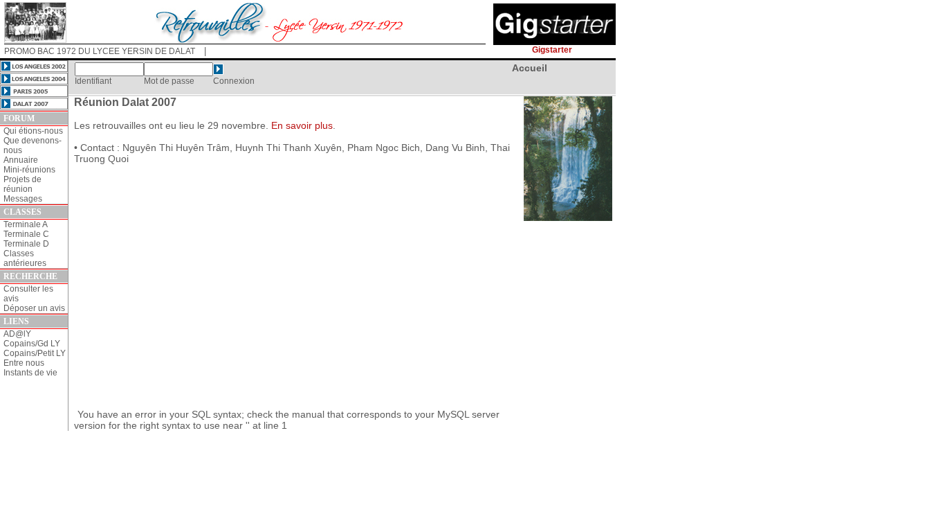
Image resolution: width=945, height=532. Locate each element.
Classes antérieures (24, 258)
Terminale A (25, 224)
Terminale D (26, 244)
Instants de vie (30, 373)
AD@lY (17, 334)
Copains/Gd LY (31, 343)
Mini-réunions (29, 170)
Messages (22, 199)
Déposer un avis (34, 308)
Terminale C (26, 234)
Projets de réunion (22, 184)
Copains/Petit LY (34, 353)
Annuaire (20, 160)
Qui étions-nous (33, 131)
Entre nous (23, 363)
